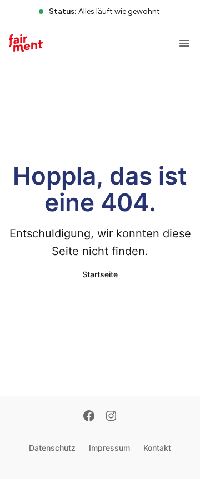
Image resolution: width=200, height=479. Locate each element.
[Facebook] (89, 417)
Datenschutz (52, 447)
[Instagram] (111, 417)
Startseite (100, 274)
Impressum (109, 447)
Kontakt (157, 447)
